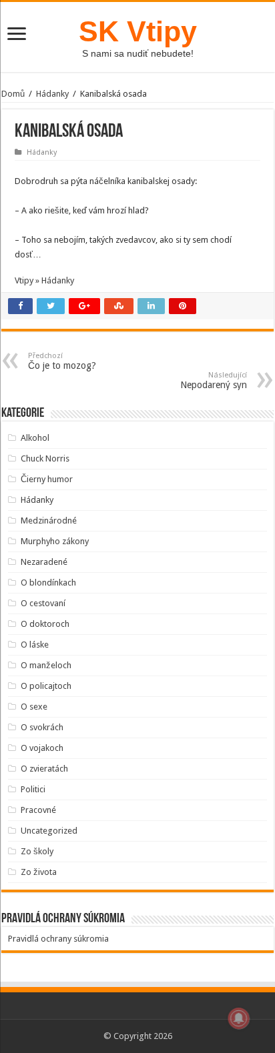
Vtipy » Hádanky (44, 280)
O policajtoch (46, 686)
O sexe (34, 707)
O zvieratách (44, 769)
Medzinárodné (49, 520)
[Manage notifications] (239, 1018)
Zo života (39, 872)
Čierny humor (47, 479)
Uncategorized (49, 831)
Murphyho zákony (55, 541)
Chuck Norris (45, 458)
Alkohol (35, 438)
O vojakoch (42, 748)
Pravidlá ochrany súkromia (58, 939)
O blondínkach (48, 583)
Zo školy (37, 851)
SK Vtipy (138, 31)
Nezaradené (44, 562)
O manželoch (46, 665)
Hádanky (52, 94)
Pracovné (38, 810)
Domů (13, 94)
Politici (33, 789)
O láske (35, 645)
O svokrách (42, 727)
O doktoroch (45, 624)
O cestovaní (43, 603)
